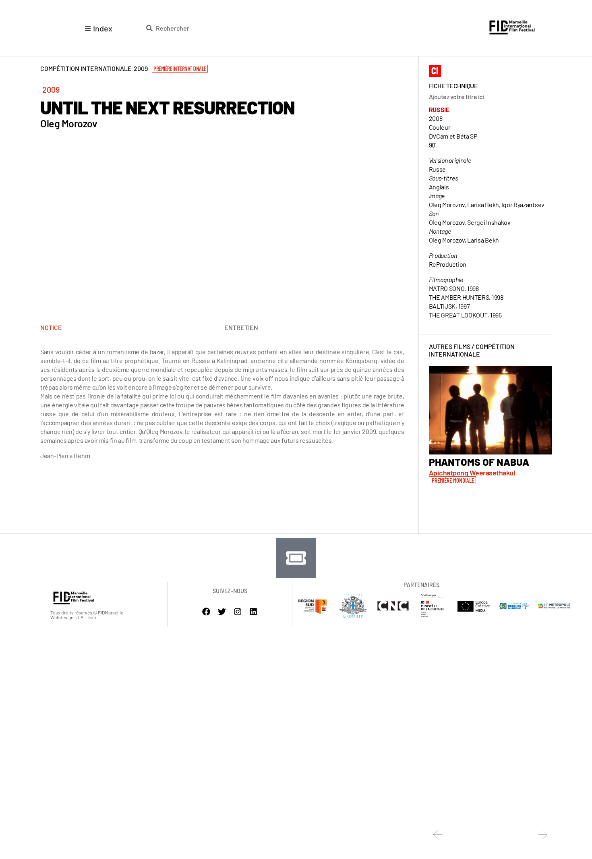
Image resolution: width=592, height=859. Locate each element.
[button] (452, 480)
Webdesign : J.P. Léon (73, 617)
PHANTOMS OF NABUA (479, 462)
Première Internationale (179, 68)
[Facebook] (206, 612)
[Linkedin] (253, 612)
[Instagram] (238, 612)
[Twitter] (222, 612)
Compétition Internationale (472, 350)
